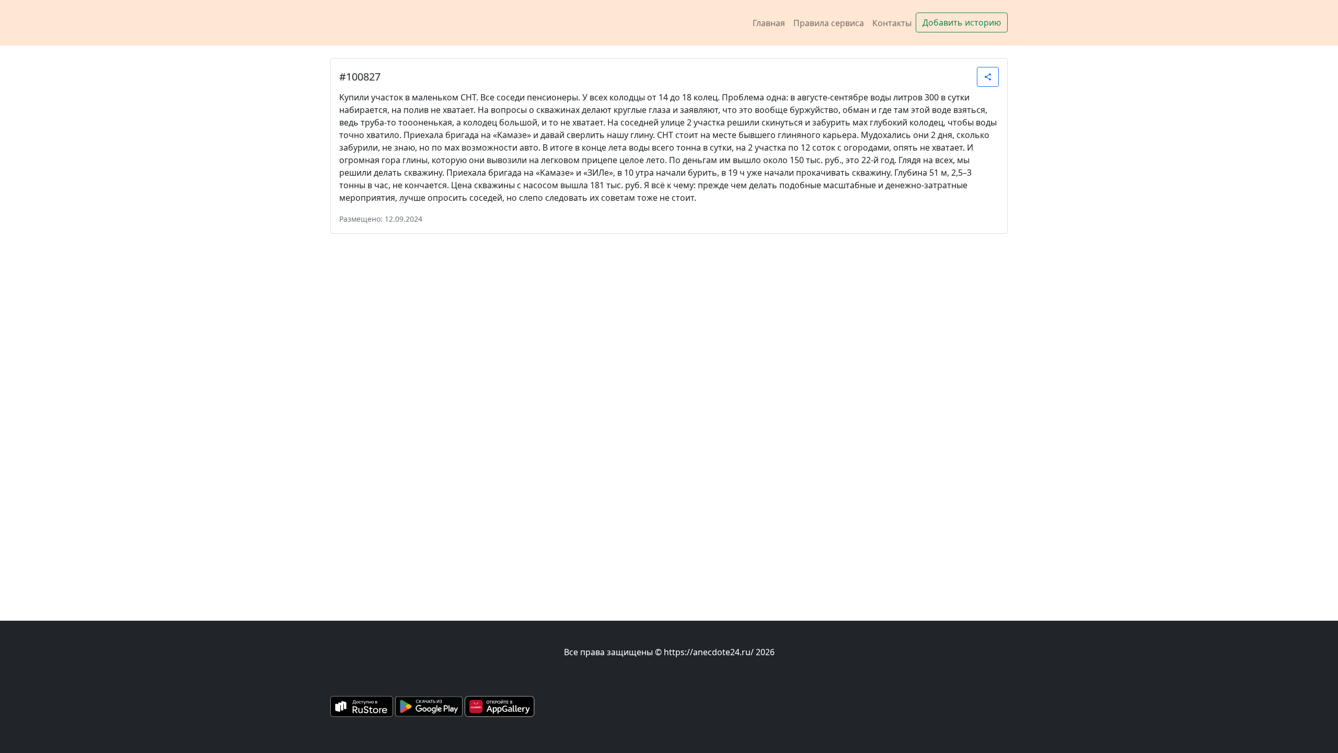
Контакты (892, 23)
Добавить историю (961, 22)
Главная (769, 23)
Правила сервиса (828, 23)
